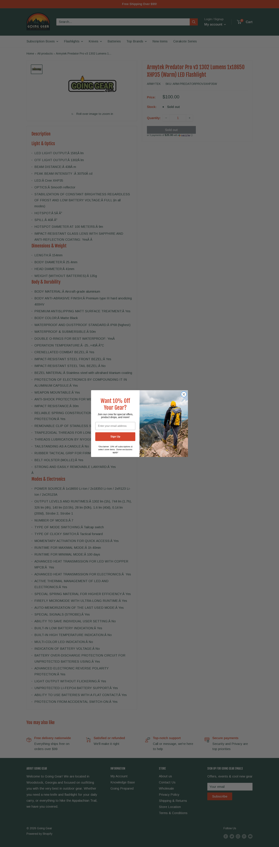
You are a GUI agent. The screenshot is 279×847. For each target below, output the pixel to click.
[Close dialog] (184, 394)
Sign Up (115, 436)
